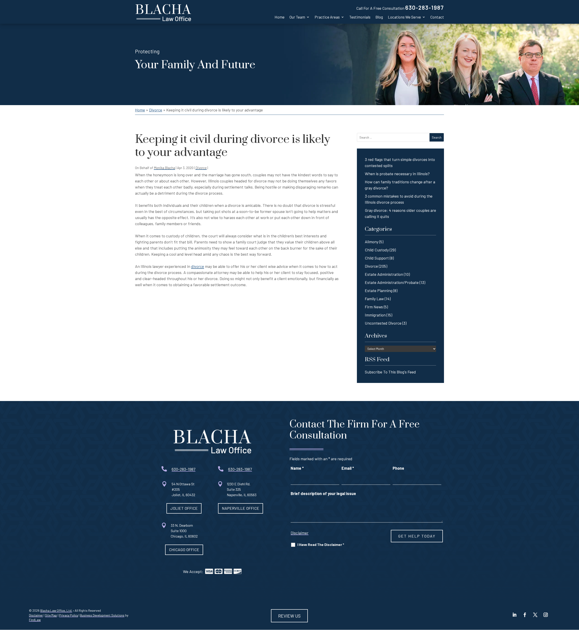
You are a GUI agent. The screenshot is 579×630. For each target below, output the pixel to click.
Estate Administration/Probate (392, 282)
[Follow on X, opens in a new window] (535, 615)
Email (348, 468)
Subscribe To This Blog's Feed (390, 371)
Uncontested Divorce (383, 323)
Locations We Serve (404, 17)
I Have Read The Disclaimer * (320, 544)
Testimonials (359, 17)
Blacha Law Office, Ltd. (56, 610)
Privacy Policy (68, 615)
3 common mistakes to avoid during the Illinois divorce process (398, 199)
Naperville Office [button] (240, 508)
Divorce (201, 168)
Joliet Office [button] (184, 508)
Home (280, 17)
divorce (197, 266)
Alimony (371, 241)
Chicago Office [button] (184, 549)
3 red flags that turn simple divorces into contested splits (400, 162)
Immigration (375, 314)
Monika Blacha (164, 168)
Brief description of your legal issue (323, 493)
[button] (572, 597)
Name (297, 468)
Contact (437, 17)
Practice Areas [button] (327, 17)
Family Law (374, 298)
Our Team (297, 17)
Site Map (51, 615)
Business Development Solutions (102, 615)
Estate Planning (378, 290)
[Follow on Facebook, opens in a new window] (525, 615)
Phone (398, 468)
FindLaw (35, 620)
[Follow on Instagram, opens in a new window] (545, 615)
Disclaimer (299, 533)
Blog (379, 17)
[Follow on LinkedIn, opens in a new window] (514, 615)
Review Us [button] (289, 615)
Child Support (377, 257)
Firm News (374, 306)
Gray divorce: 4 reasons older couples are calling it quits (400, 213)
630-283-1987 (424, 7)
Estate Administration (384, 274)
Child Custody (377, 249)
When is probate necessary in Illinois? (397, 173)
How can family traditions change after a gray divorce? (400, 184)
